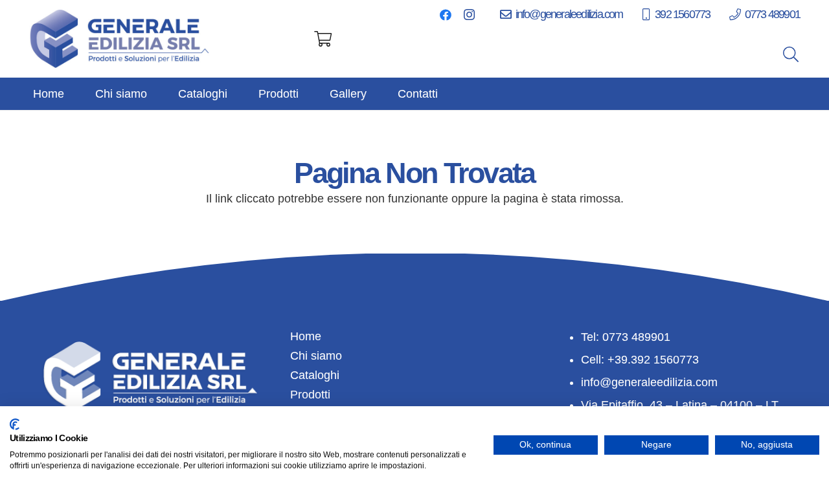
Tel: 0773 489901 (625, 337)
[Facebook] (445, 15)
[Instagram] (469, 15)
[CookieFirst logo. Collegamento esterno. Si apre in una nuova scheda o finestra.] (14, 424)
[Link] (120, 39)
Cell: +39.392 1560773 (640, 359)
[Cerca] (790, 54)
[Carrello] (323, 39)
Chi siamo (316, 355)
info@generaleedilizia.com (649, 382)
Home (305, 336)
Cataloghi (314, 375)
